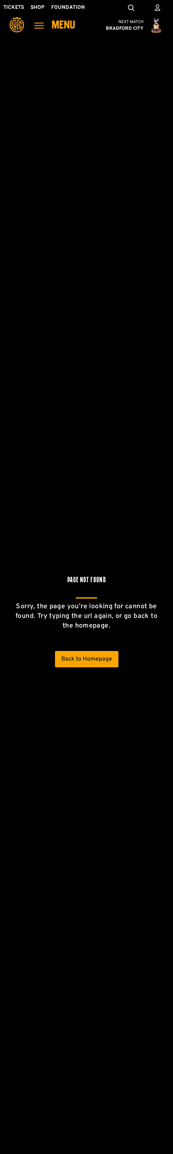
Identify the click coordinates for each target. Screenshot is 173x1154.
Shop (38, 7)
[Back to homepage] (17, 19)
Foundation (68, 7)
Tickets (13, 7)
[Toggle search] (131, 7)
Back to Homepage (86, 659)
